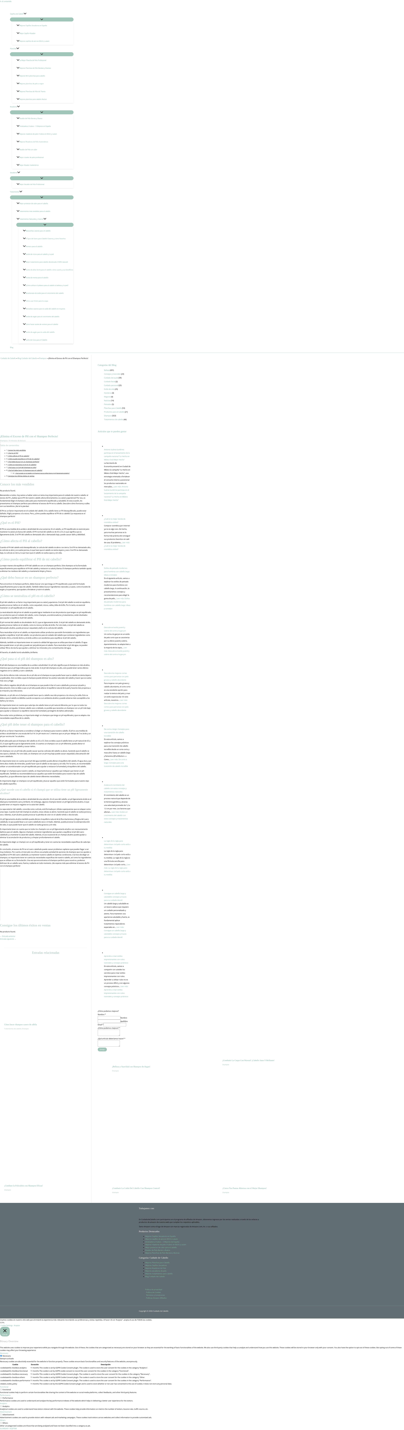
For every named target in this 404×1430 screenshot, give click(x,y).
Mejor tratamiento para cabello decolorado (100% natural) (47, 262)
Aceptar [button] (17, 1325)
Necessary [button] (4, 1353)
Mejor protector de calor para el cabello (33, 203)
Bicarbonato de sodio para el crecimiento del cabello (45, 293)
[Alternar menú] (42, 19)
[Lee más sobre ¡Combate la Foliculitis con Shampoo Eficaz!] (56, 1181)
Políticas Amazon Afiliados (156, 1298)
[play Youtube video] (45, 894)
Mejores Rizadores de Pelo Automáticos (33, 142)
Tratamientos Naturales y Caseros (31, 219)
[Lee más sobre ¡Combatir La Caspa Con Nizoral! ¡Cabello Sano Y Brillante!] (275, 1056)
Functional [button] (4, 1387)
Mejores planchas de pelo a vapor (31, 84)
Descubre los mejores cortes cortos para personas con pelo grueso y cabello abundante (116, 676)
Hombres (108, 393)
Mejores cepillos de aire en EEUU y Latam (34, 41)
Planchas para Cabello (113, 408)
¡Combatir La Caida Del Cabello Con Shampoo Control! (136, 1188)
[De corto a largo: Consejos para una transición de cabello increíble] (110, 726)
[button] (25, 13)
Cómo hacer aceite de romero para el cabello (42, 324)
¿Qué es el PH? (13, 453)
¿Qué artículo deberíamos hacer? (111, 1038)
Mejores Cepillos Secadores (156, 1265)
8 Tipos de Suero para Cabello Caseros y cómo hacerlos (46, 239)
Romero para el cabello (34, 246)
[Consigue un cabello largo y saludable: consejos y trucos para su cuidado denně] (110, 890)
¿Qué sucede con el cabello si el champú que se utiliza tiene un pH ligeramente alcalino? (42, 473)
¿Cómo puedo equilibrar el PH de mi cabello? (24, 459)
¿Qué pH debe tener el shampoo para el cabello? (25, 470)
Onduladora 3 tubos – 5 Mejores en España (35, 126)
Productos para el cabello (114, 412)
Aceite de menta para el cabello (37, 277)
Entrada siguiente (8, 939)
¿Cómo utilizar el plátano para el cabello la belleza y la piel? (47, 285)
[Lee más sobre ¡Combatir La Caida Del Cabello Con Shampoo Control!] (166, 1183)
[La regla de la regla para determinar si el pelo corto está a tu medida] (110, 837)
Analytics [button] (3, 1403)
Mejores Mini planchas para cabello (32, 76)
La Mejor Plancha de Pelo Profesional (32, 60)
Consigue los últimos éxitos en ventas (21, 476)
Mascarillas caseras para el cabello (38, 231)
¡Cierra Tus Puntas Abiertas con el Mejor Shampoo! (244, 1188)
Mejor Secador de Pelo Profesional (31, 184)
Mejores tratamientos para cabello (159, 1273)
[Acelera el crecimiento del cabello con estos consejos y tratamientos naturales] (110, 781)
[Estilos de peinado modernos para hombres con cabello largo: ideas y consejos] (110, 565)
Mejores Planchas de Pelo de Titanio (32, 91)
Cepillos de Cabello (17, 14)
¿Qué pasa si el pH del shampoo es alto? (22, 468)
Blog (11, 347)
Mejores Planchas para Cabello (157, 1262)
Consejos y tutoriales (112, 374)
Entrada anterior (7, 936)
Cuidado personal (111, 385)
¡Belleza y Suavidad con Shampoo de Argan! (131, 1066)
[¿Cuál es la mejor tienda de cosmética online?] (110, 515)
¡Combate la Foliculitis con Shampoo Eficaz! (23, 1185)
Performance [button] (5, 1395)
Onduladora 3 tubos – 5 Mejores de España (162, 1242)
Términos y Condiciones (155, 1295)
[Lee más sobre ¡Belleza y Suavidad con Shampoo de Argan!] (164, 1062)
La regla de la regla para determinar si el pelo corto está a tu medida (117, 844)
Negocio (107, 397)
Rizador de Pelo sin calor (28, 149)
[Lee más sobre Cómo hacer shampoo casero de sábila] (35, 1020)
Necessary (7, 1356)
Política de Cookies (153, 1292)
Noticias (107, 400)
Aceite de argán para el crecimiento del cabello (42, 316)
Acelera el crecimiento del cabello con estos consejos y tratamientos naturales (115, 788)
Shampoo (43, 358)
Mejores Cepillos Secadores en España (33, 25)
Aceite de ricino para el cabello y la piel (40, 254)
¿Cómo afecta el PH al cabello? (18, 456)
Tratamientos (14, 192)
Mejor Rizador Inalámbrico (29, 165)
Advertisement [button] (6, 1412)
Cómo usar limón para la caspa (37, 301)
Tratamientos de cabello (12, 1029)
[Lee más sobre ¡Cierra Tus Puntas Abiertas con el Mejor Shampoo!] (276, 1183)
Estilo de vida (109, 389)
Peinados (107, 404)
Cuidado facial (109, 381)
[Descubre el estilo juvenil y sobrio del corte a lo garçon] (110, 624)
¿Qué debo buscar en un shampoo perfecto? (23, 462)
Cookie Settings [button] (7, 1325)
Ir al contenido (5, 1)
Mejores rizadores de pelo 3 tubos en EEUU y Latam (38, 134)
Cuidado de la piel (111, 378)
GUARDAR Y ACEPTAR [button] (8, 1428)
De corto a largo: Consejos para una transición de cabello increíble (116, 732)
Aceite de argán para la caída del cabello (40, 332)
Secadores (13, 173)
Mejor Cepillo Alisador (27, 33)
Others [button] (2, 1420)
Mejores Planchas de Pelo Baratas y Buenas (35, 68)
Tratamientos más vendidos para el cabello (34, 211)
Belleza (107, 370)
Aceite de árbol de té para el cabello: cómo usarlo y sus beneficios (49, 270)
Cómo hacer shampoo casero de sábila (20, 1024)
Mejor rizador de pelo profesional (31, 157)
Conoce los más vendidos (17, 450)
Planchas (13, 48)
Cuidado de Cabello (8, 358)
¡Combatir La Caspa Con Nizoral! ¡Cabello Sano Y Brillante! (248, 1060)
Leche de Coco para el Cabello (36, 340)
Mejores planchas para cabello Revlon (33, 99)
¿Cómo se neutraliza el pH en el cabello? (22, 465)
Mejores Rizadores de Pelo (155, 1268)
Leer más (116, 493)
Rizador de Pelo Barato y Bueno (30, 118)
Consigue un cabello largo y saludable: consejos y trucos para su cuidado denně (115, 896)
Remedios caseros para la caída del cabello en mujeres (45, 309)
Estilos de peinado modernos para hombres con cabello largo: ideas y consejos (117, 571)
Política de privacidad (153, 1289)
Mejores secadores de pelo (156, 1271)
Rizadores (13, 107)
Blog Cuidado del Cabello (27, 358)
